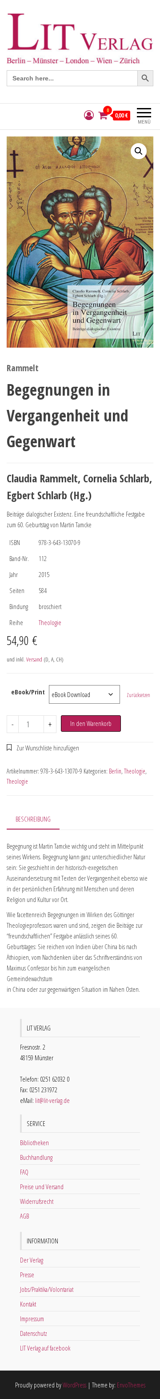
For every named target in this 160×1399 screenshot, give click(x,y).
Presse (27, 1274)
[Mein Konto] (89, 115)
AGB (24, 1215)
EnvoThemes (131, 1384)
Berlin (115, 771)
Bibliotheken (34, 1142)
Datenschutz (33, 1333)
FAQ (24, 1171)
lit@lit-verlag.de (52, 1100)
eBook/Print (28, 691)
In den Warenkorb (91, 723)
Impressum (32, 1318)
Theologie (50, 622)
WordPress (74, 1384)
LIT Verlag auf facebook (45, 1347)
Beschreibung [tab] (33, 818)
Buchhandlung (36, 1157)
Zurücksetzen (138, 695)
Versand (34, 659)
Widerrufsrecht (36, 1201)
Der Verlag (31, 1259)
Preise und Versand (42, 1186)
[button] (139, 151)
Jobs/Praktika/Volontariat (46, 1289)
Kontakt (28, 1303)
